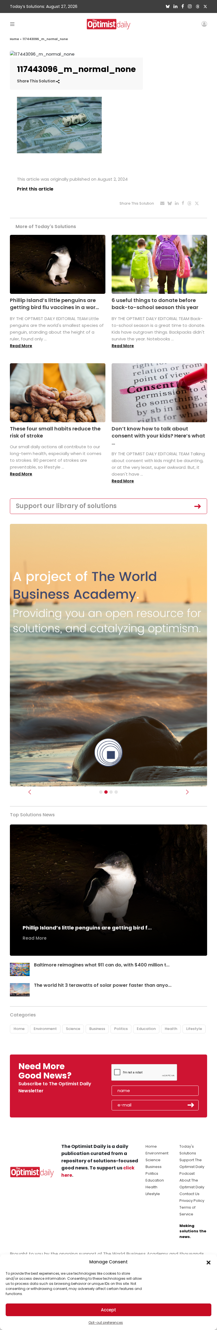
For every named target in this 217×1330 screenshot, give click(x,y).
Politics (121, 1028)
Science (73, 1028)
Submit (191, 1105)
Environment (45, 1028)
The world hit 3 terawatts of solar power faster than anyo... (103, 985)
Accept (108, 1310)
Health (171, 1028)
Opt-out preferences (105, 1322)
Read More (21, 346)
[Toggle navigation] (12, 24)
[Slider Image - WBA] (106, 792)
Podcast (187, 1173)
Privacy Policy (191, 1200)
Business (97, 1028)
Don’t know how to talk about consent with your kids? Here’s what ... (158, 435)
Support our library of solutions (66, 506)
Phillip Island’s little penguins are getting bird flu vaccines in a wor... (54, 304)
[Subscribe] (101, 792)
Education (146, 1028)
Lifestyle (194, 1028)
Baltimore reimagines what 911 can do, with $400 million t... (102, 965)
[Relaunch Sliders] (116, 792)
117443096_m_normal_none (45, 39)
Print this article (35, 189)
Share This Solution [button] (36, 81)
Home (14, 39)
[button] (208, 1262)
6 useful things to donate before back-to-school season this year (155, 304)
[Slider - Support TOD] (111, 792)
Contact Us (189, 1193)
